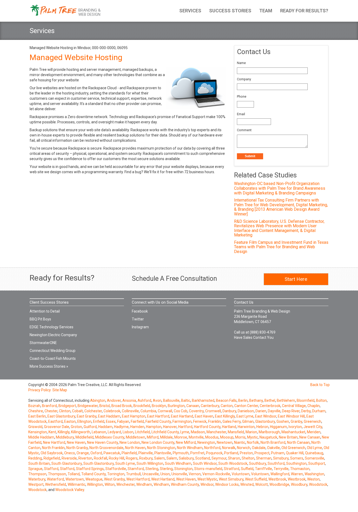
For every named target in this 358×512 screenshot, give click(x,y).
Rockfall (100, 458)
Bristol (104, 406)
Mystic (252, 437)
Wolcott (261, 484)
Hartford (185, 427)
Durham (319, 411)
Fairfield (137, 421)
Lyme (184, 432)
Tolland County (93, 474)
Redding (35, 458)
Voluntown (240, 474)
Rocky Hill (116, 458)
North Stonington (161, 448)
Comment (244, 130)
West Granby (114, 479)
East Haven (204, 416)
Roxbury (146, 458)
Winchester (125, 484)
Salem (159, 458)
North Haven (135, 448)
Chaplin (313, 406)
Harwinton (246, 427)
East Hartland (182, 416)
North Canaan (298, 442)
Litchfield (142, 432)
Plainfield (129, 453)
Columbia (148, 411)
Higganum (278, 427)
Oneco (69, 453)
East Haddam (109, 416)
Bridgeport (67, 406)
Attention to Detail (45, 311)
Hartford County (207, 427)
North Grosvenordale (106, 448)
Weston (313, 479)
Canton (227, 406)
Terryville (281, 469)
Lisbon (128, 432)
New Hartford (54, 442)
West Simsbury (231, 479)
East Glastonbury (61, 416)
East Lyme (244, 416)
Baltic (185, 400)
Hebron (262, 427)
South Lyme (125, 463)
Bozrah (34, 406)
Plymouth (181, 453)
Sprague (35, 469)
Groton (76, 427)
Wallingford (279, 474)
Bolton (321, 400)
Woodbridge (279, 484)
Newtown (224, 442)
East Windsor (265, 416)
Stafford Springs (90, 469)
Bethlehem (286, 400)
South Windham (178, 463)
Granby (296, 421)
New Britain (288, 437)
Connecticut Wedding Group (52, 351)
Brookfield (141, 406)
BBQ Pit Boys (40, 319)
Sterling (151, 469)
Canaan (192, 406)
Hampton (153, 427)
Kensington (37, 432)
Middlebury (65, 437)
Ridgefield (52, 458)
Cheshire (35, 411)
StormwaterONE (43, 343)
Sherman (264, 458)
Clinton (64, 411)
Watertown (75, 479)
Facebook (140, 311)
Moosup (227, 437)
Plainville (145, 453)
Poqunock (214, 453)
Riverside (69, 458)
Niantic (239, 442)
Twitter (138, 319)
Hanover (170, 427)
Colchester (93, 411)
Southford (276, 463)
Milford (153, 437)
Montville (196, 437)
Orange (83, 453)
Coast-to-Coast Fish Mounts (53, 358)
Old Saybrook (52, 453)
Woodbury (299, 484)
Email (241, 114)
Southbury (257, 463)
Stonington (183, 469)
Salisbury (186, 458)
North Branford (273, 442)
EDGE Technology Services (51, 327)
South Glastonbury (66, 463)
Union (165, 474)
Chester (51, 411)
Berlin (243, 400)
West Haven (186, 479)
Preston (246, 453)
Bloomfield (305, 400)
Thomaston (300, 469)
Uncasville (150, 474)
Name (241, 63)
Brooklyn (159, 406)
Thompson (37, 474)
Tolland (74, 474)
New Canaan (309, 437)
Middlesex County (109, 437)
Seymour (218, 458)
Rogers (132, 458)
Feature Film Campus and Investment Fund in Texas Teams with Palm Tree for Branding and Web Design (281, 247)
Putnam (277, 453)
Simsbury (281, 458)
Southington (296, 463)
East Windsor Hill (291, 416)
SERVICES (190, 10)
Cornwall (165, 411)
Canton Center (246, 406)
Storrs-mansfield (208, 469)
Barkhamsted (203, 400)
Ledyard (114, 432)
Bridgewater (88, 406)
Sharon (234, 458)
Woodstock (318, 484)
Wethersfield (55, 484)
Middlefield (84, 437)
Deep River (291, 411)
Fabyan (123, 421)
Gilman (248, 421)
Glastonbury (265, 421)
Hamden (137, 427)
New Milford (186, 442)
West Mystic (207, 479)
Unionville (179, 474)
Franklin (214, 421)
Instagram (140, 327)
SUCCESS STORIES (230, 10)
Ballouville (171, 400)
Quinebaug (314, 453)
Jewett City (312, 427)
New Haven (76, 442)
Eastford (55, 421)
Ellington (84, 421)
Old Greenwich (293, 448)
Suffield (247, 469)
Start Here (296, 279)
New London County (158, 442)
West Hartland (163, 479)
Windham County (185, 484)
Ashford (144, 400)
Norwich (243, 448)
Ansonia (129, 400)
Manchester (216, 432)
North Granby (77, 448)
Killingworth (80, 432)
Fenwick (200, 421)
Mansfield (236, 432)
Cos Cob (180, 411)
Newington (206, 442)
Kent (52, 432)
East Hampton (133, 416)
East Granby (86, 416)
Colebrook (112, 411)
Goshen (282, 421)
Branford (49, 406)
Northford (212, 448)
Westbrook (277, 479)
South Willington (150, 463)
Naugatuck (268, 437)
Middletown (135, 437)
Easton (70, 421)
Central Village (294, 406)
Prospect (261, 453)
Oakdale (258, 448)
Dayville (274, 411)
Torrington (115, 474)
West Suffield (256, 479)
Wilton (110, 484)
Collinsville (130, 411)
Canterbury (210, 406)
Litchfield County (165, 432)
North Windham (190, 448)
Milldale (166, 437)
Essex (111, 421)
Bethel (269, 400)
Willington (95, 484)
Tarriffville (263, 469)
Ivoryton (295, 427)
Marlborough (269, 432)
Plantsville (162, 453)
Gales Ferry (232, 421)
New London (130, 442)
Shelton (248, 458)
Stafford (51, 469)
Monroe (180, 437)
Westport (36, 484)
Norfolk (253, 442)
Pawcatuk (112, 453)
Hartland (229, 427)
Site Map (59, 390)
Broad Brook (121, 406)
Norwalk (228, 448)
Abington (97, 400)
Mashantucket (293, 432)
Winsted (247, 484)
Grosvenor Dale (56, 427)
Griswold (35, 427)
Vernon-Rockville (216, 474)
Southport (316, 463)
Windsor (207, 484)
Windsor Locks (227, 484)
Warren (297, 474)
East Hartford (158, 416)
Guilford (90, 427)
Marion (251, 432)
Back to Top (320, 385)
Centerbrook (270, 406)
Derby (306, 411)
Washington (314, 474)
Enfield (98, 421)
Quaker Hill (294, 453)
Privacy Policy (39, 390)
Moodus (212, 437)
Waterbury (36, 479)
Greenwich (312, 421)
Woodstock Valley (69, 490)
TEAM (265, 10)
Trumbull (133, 474)
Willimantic (76, 484)
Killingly (63, 432)
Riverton (85, 458)
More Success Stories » (49, 366)
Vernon (195, 474)
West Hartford (138, 479)
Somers (296, 458)
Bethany (256, 400)
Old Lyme (314, 448)
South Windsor (205, 463)
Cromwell (213, 411)
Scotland (202, 458)
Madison (198, 432)
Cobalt (77, 411)
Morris (240, 437)
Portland (231, 453)
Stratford (231, 469)
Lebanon (99, 432)
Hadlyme (121, 427)
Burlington (176, 406)
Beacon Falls (226, 400)
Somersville (314, 458)
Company (244, 79)
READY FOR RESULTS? (304, 10)
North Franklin (53, 448)
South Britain (39, 463)
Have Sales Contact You (254, 337)
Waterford (55, 479)
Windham (144, 484)
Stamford (136, 469)
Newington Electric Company (53, 335)
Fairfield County (158, 421)
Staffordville (115, 469)
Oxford (96, 453)
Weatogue (93, 479)
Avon (157, 400)
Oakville (273, 448)
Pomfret (197, 453)
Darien (261, 411)
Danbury (229, 411)
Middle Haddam (41, 437)
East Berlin (37, 416)
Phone (241, 96)
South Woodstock (232, 463)
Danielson (246, 411)
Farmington (182, 421)
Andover (114, 400)
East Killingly (225, 416)
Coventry (196, 411)
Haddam (105, 427)
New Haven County (102, 442)
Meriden (314, 432)
